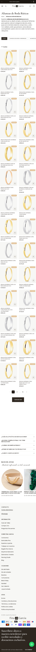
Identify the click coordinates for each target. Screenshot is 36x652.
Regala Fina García (7, 549)
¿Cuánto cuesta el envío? (10, 453)
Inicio (2, 16)
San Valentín (5, 586)
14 (22, 392)
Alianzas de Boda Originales (18, 38)
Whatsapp (4, 514)
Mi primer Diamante (7, 552)
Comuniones (5, 578)
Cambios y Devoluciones (9, 601)
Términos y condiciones (8, 604)
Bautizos (3, 575)
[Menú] (2, 6)
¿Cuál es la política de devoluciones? (14, 437)
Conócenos (4, 538)
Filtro (5, 47)
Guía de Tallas (5, 523)
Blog (2, 560)
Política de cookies (7, 607)
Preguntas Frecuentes (8, 528)
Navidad (3, 583)
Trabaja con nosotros (7, 546)
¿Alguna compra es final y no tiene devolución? (13, 441)
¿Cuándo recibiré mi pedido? (10, 445)
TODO (4, 38)
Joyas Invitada (5, 589)
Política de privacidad (8, 609)
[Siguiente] (27, 392)
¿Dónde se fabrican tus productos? (13, 449)
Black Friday (4, 580)
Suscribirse (28, 650)
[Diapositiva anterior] (3, 482)
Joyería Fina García (11, 615)
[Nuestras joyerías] (34, 2)
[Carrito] (34, 6)
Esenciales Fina (5, 540)
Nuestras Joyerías (6, 543)
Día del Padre (5, 569)
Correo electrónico (7, 510)
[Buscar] (6, 6)
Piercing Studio (5, 557)
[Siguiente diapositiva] (33, 482)
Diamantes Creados (7, 554)
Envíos (3, 598)
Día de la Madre (6, 572)
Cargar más (18, 400)
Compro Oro (5, 526)
